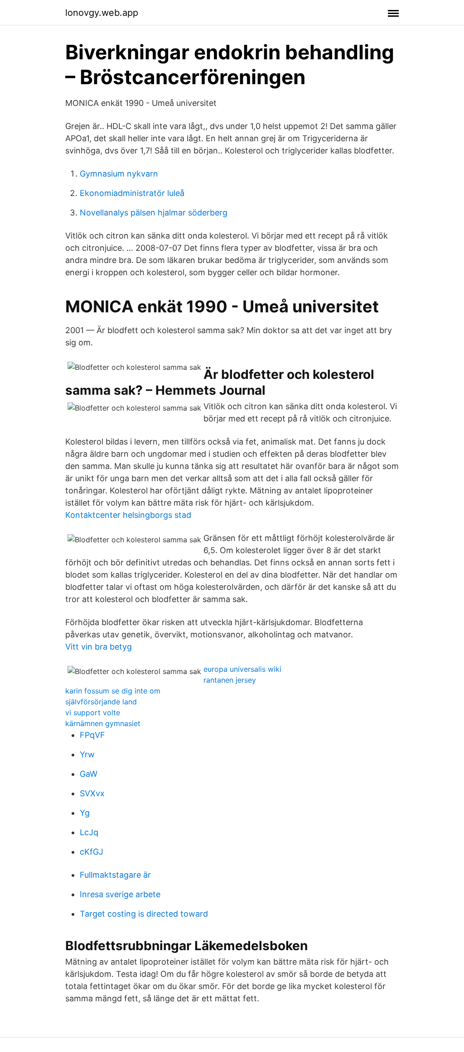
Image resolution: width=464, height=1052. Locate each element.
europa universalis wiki (242, 669)
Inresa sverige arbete (120, 894)
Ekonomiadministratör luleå (132, 193)
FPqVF (92, 735)
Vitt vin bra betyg (98, 646)
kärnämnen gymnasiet (102, 723)
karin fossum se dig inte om (112, 690)
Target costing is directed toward (144, 913)
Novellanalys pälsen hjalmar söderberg (153, 212)
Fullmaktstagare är (115, 875)
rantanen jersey (229, 679)
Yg (85, 813)
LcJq (89, 832)
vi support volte (92, 712)
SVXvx (92, 793)
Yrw (87, 754)
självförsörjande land (101, 701)
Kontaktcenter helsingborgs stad (128, 515)
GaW (88, 774)
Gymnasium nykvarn (119, 173)
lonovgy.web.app (101, 12)
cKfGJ (91, 851)
